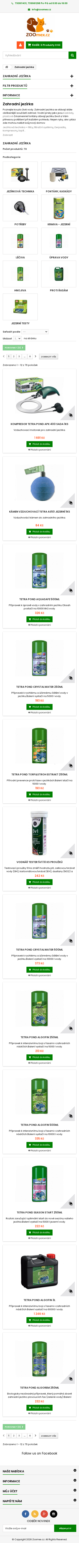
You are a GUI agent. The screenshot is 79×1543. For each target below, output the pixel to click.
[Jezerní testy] (20, 307)
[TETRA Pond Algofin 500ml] (39, 1096)
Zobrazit (8, 135)
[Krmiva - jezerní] (58, 208)
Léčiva (20, 257)
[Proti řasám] (58, 274)
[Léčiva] (20, 241)
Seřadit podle (11, 331)
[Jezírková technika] (20, 175)
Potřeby (20, 224)
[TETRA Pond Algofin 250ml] (39, 1008)
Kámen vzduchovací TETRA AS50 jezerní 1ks (39, 511)
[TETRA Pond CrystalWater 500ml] (39, 921)
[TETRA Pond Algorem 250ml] (39, 1359)
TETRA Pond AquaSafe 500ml (39, 599)
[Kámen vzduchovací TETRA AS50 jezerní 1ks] (39, 483)
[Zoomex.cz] (39, 27)
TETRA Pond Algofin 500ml (40, 1124)
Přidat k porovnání (40, 449)
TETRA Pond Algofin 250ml (39, 1037)
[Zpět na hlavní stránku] (6, 67)
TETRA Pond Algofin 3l (39, 1300)
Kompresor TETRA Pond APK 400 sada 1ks (39, 424)
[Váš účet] (20, 45)
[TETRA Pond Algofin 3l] (39, 1271)
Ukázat (7, 338)
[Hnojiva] (20, 274)
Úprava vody (58, 257)
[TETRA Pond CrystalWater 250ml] (39, 658)
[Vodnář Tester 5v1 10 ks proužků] (39, 833)
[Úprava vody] (58, 241)
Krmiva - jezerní (59, 224)
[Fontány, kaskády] (58, 175)
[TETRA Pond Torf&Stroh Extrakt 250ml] (39, 746)
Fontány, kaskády (59, 191)
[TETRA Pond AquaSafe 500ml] (39, 570)
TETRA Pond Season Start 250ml (39, 1212)
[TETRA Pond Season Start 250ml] (39, 1184)
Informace (11, 95)
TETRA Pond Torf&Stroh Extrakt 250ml (39, 774)
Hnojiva (20, 290)
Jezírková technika (20, 191)
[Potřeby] (20, 208)
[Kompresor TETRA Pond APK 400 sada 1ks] (39, 395)
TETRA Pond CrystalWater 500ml (39, 949)
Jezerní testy (20, 323)
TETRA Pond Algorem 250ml (39, 1387)
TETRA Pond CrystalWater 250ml (39, 686)
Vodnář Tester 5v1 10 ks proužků (40, 862)
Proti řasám (59, 290)
